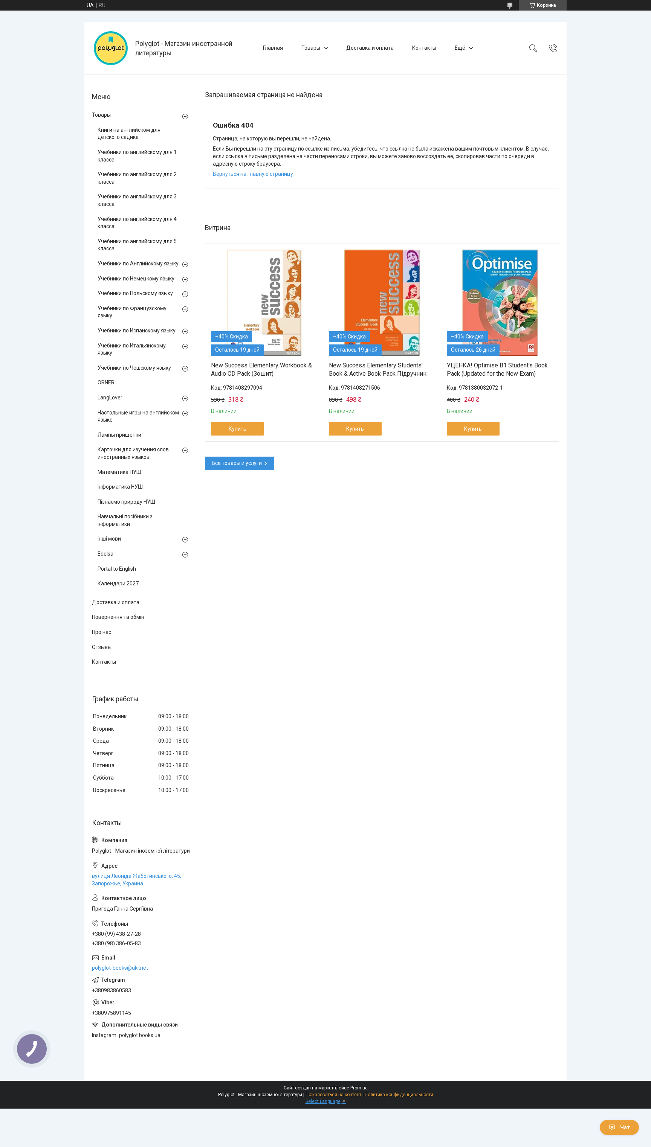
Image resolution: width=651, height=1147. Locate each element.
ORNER (106, 382)
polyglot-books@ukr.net (120, 968)
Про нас (101, 632)
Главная (273, 48)
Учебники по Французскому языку (132, 312)
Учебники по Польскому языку (135, 293)
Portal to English (117, 569)
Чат (625, 1127)
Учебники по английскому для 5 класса (137, 245)
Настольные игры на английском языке (138, 416)
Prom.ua (359, 1088)
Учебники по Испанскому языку (137, 330)
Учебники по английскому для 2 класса (137, 178)
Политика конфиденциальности (399, 1094)
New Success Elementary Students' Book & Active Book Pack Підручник (377, 369)
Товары (310, 48)
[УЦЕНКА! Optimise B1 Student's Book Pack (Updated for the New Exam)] (500, 303)
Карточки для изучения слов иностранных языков (133, 453)
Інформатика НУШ (120, 487)
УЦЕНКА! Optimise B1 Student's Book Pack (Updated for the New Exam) (497, 369)
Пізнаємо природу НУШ (126, 502)
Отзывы (102, 647)
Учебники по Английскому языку (138, 263)
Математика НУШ (119, 472)
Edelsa (105, 554)
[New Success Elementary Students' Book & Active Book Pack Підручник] (382, 303)
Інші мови (109, 539)
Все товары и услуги (237, 463)
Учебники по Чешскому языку (134, 368)
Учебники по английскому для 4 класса (137, 223)
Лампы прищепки (119, 435)
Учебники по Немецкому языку (136, 279)
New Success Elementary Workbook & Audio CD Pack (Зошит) (261, 369)
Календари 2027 (118, 583)
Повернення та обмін (118, 617)
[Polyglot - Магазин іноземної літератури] (111, 48)
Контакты (424, 48)
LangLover (110, 398)
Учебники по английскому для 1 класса (137, 156)
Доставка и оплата (370, 48)
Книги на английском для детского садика (129, 133)
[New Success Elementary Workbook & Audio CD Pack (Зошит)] (264, 303)
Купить (237, 429)
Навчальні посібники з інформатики (125, 520)
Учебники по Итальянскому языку (132, 349)
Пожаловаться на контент (333, 1094)
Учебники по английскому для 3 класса (137, 200)
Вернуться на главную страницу (253, 174)
